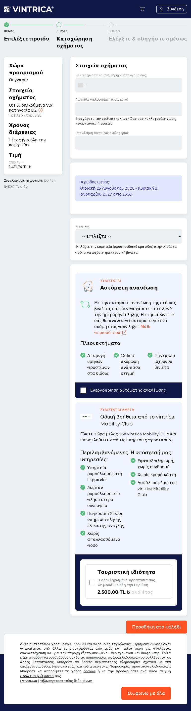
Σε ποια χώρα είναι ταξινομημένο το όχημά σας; (111, 75)
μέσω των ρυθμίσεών (37, 676)
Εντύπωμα (28, 681)
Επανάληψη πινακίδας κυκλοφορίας (102, 133)
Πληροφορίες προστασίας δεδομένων (139, 666)
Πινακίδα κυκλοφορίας (101, 99)
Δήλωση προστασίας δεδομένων (66, 681)
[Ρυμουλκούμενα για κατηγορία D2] (40, 110)
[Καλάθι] (142, 9)
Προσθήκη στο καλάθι (156, 627)
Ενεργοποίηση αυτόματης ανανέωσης (128, 390)
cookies (90, 671)
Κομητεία (82, 226)
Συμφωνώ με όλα (146, 693)
